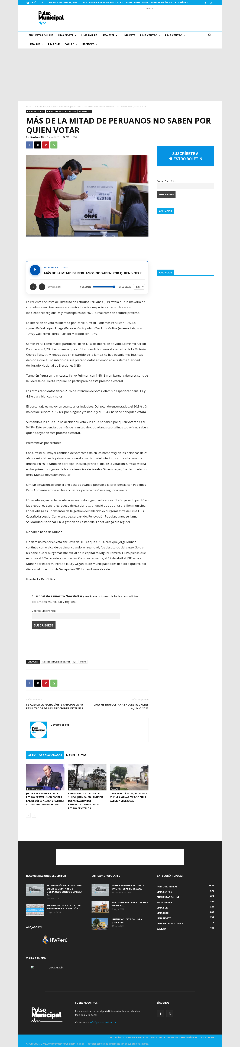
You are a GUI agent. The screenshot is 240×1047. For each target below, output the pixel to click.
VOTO (83, 661)
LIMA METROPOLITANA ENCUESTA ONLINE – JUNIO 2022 (120, 706)
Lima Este (108, 35)
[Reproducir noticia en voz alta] (35, 270)
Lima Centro (148, 35)
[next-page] (34, 815)
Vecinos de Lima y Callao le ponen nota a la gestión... (63, 907)
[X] (211, 2)
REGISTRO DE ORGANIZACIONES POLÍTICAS (149, 2)
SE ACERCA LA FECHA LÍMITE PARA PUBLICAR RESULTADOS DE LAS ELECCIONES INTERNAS (54, 706)
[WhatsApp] (53, 144)
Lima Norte (65, 35)
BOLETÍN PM (182, 2)
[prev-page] (28, 815)
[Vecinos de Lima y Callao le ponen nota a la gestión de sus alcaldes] (35, 910)
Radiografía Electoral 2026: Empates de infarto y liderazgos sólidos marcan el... (64, 890)
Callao (69, 44)
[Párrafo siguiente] (42, 286)
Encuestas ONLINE (41, 35)
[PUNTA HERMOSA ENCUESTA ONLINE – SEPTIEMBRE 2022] (100, 890)
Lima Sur (34, 44)
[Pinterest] (45, 144)
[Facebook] (205, 2)
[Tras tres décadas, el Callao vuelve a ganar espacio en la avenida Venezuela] (129, 777)
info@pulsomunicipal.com (103, 1022)
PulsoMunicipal (42, 106)
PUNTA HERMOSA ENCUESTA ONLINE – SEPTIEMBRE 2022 (128, 887)
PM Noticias (85, 111)
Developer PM (37, 137)
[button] (209, 35)
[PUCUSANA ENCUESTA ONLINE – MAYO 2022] (100, 907)
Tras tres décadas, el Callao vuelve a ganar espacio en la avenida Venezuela (128, 797)
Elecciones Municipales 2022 (67, 106)
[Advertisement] (150, 18)
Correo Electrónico (44, 610)
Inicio (28, 106)
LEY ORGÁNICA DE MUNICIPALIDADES (103, 2)
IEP (74, 661)
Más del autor (76, 755)
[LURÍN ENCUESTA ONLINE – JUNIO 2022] (100, 924)
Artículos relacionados (45, 755)
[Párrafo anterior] (33, 286)
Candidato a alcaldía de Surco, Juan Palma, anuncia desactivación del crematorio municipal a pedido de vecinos (85, 801)
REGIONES (88, 44)
